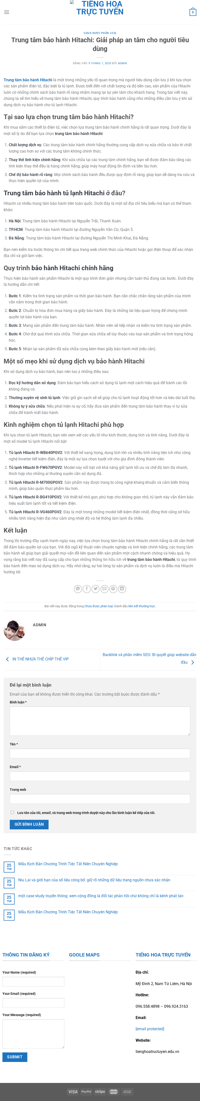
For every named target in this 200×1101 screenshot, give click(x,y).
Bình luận (18, 702)
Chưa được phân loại (100, 33)
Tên (14, 744)
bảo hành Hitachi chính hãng (72, 268)
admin (122, 63)
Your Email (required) (19, 994)
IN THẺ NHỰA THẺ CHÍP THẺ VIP (40, 659)
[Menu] (7, 12)
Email (15, 767)
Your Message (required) (21, 1015)
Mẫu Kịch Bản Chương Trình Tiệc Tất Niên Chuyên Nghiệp (68, 864)
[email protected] (150, 1029)
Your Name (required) (19, 972)
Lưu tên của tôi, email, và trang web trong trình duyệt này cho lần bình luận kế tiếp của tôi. (86, 813)
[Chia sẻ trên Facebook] (87, 589)
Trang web (18, 790)
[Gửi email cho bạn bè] (104, 589)
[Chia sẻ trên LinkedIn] (122, 589)
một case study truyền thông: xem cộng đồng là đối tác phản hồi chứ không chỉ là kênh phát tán (100, 896)
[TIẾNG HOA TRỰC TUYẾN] (100, 12)
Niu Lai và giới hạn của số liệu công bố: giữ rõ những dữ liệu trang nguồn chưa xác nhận (94, 880)
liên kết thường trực (141, 606)
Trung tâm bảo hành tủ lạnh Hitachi (54, 193)
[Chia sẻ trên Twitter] (95, 589)
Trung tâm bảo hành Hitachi (28, 80)
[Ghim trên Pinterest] (113, 589)
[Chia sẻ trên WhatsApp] (78, 589)
